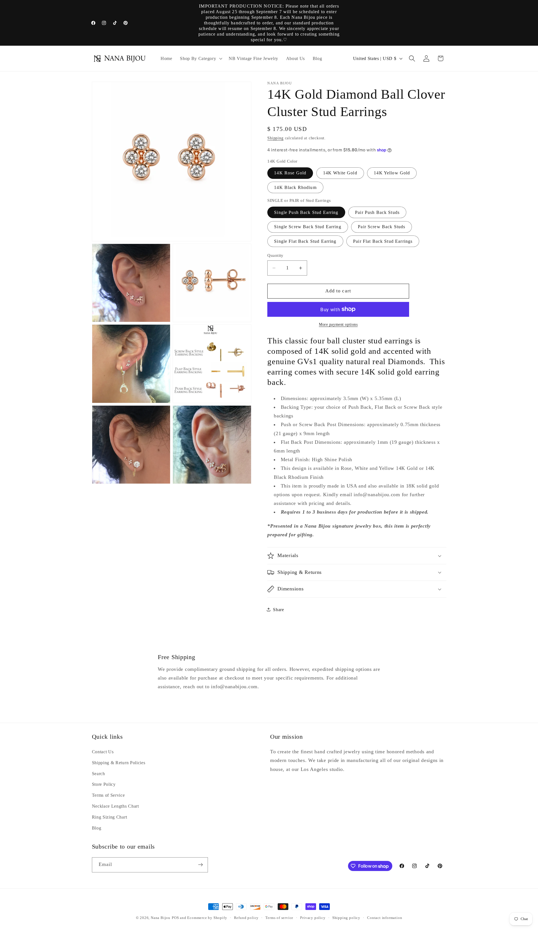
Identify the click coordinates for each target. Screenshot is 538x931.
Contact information (384, 918)
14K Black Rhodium (295, 187)
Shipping (275, 138)
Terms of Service (108, 795)
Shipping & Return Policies (118, 762)
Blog (96, 828)
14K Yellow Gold (392, 172)
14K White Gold (340, 172)
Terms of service (279, 918)
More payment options (338, 324)
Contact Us (103, 751)
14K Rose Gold (290, 172)
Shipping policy (346, 918)
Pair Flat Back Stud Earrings (382, 241)
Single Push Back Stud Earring (306, 212)
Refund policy (246, 918)
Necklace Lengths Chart (115, 806)
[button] (200, 58)
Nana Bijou (160, 918)
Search (98, 773)
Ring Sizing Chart (109, 817)
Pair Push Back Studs (377, 212)
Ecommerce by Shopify (207, 918)
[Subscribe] (200, 864)
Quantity (275, 255)
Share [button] (278, 609)
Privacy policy (312, 918)
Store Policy (104, 784)
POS (175, 918)
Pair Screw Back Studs (381, 226)
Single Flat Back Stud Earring (305, 241)
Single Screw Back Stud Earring (307, 226)
